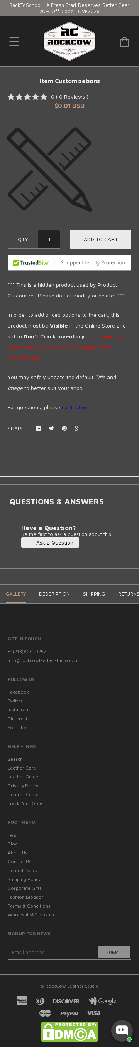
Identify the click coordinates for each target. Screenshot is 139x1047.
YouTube (17, 727)
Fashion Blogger (25, 897)
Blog (13, 844)
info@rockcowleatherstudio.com (43, 660)
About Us (17, 852)
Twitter (15, 701)
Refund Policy (22, 870)
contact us (75, 407)
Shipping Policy (24, 879)
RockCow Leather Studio (72, 986)
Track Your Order (26, 803)
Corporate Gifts (25, 888)
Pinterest (17, 718)
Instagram (19, 710)
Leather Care (22, 768)
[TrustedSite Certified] (69, 263)
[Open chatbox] (122, 1031)
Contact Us (19, 861)
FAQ (12, 835)
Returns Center (24, 794)
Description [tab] (54, 594)
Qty (23, 239)
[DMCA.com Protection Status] (69, 1040)
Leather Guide (23, 777)
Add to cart (101, 239)
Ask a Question (54, 542)
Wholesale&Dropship (31, 915)
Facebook (18, 692)
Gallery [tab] (16, 594)
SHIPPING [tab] (94, 594)
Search (15, 759)
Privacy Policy (23, 785)
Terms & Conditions (29, 906)
